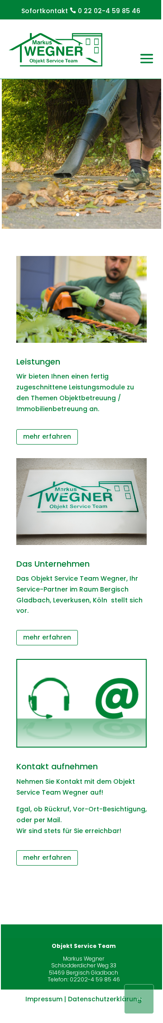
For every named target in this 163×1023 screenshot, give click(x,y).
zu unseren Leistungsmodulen (81, 204)
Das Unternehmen (53, 563)
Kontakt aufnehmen (57, 766)
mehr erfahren (47, 436)
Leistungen (38, 361)
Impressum (43, 999)
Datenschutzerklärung (105, 999)
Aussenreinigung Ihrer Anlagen (81, 94)
